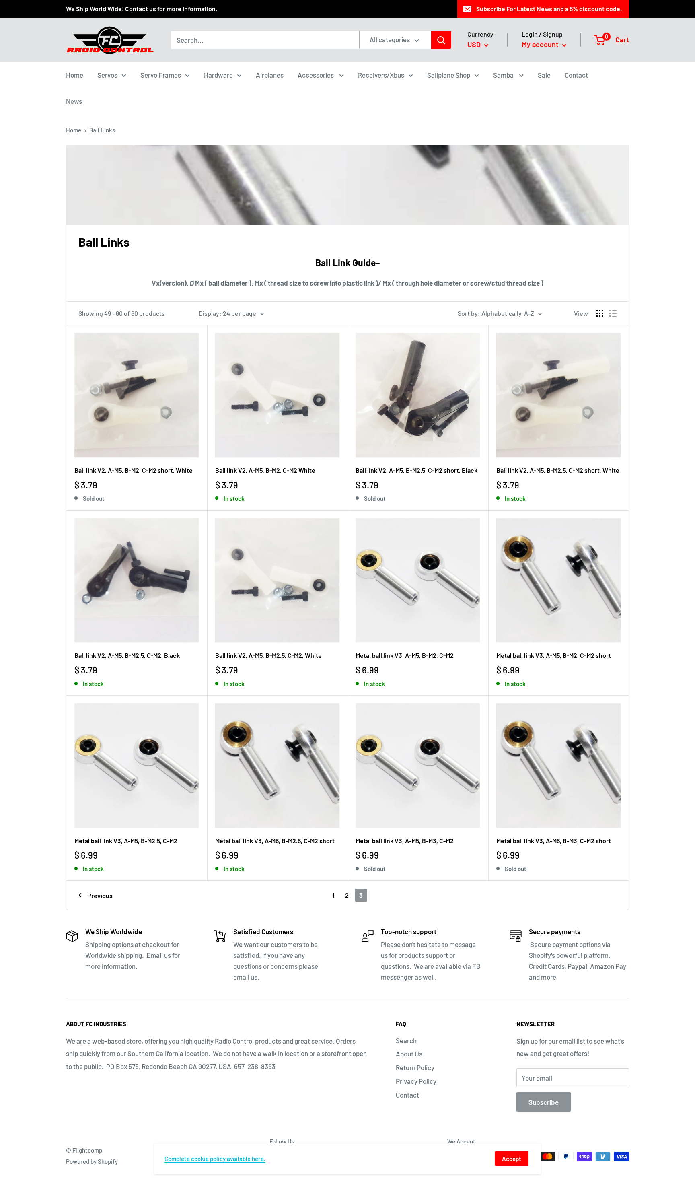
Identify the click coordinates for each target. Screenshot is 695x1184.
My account (541, 44)
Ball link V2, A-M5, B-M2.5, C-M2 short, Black (416, 470)
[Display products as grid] (599, 313)
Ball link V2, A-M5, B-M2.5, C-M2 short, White (557, 470)
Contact (576, 74)
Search (406, 1040)
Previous (100, 895)
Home (74, 74)
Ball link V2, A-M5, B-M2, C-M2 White (265, 470)
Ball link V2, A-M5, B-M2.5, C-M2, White (268, 655)
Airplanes (270, 74)
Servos (107, 74)
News (74, 101)
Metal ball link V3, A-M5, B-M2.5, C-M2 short (275, 840)
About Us (409, 1054)
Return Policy (415, 1067)
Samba (504, 74)
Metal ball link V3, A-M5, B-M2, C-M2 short (553, 655)
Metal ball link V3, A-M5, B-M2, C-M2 (405, 655)
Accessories (316, 74)
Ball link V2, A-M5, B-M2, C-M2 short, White (133, 470)
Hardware (218, 74)
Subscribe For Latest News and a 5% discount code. (549, 8)
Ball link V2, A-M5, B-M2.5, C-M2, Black (127, 655)
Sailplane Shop (448, 74)
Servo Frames (160, 74)
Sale (544, 74)
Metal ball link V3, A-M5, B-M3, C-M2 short (553, 840)
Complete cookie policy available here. (214, 1158)
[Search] (441, 40)
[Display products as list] (613, 313)
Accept (511, 1158)
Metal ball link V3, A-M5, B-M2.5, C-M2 (125, 840)
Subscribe (543, 1102)
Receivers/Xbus (381, 74)
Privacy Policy (416, 1081)
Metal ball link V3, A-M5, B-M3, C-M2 (405, 840)
